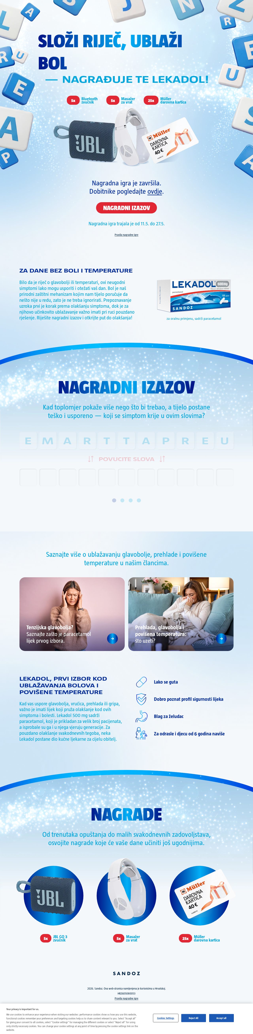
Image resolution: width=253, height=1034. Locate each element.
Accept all (221, 1017)
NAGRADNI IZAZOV (126, 207)
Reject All (193, 1017)
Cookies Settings (165, 1017)
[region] (126, 1019)
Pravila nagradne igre (126, 234)
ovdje (154, 191)
